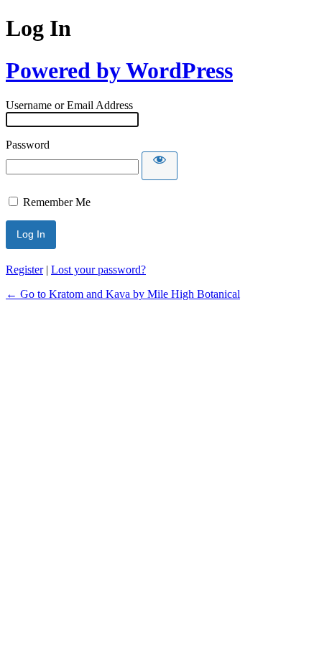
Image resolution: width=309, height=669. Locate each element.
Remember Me (57, 202)
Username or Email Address (69, 105)
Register (24, 269)
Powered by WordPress (119, 70)
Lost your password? (98, 269)
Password (28, 145)
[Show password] (159, 165)
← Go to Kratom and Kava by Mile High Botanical (123, 294)
